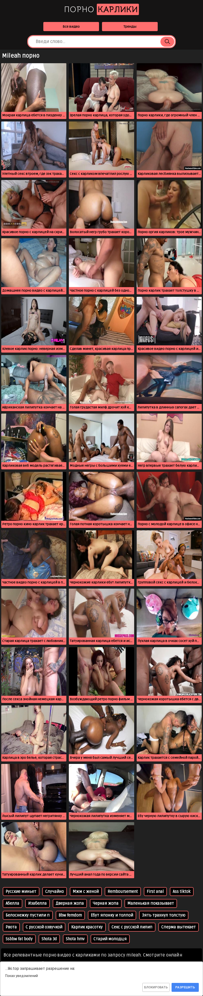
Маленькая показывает (150, 903)
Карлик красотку (87, 927)
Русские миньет (21, 891)
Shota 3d (49, 938)
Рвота (11, 927)
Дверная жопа (70, 903)
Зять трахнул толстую (163, 915)
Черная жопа (106, 903)
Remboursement (123, 891)
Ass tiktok (182, 891)
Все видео (71, 26)
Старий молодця (110, 938)
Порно (101, 9)
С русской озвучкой (44, 927)
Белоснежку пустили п (28, 915)
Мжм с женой (86, 891)
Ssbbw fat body (19, 938)
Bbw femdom (70, 915)
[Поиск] (167, 42)
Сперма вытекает (178, 927)
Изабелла (37, 903)
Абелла (12, 903)
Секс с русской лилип (132, 927)
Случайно (54, 891)
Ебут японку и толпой (112, 915)
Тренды (130, 26)
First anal (155, 891)
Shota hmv (75, 938)
